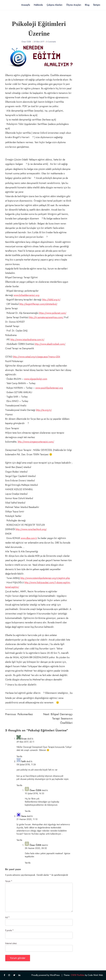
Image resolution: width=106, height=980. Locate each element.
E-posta (9, 930)
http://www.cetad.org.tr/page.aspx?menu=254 (36, 356)
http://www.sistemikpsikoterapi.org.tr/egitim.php (45, 578)
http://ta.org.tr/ (44, 410)
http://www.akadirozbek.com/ (50, 344)
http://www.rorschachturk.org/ (31, 529)
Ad (7, 917)
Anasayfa (25, 4)
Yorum (8, 881)
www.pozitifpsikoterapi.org (49, 388)
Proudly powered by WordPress (45, 975)
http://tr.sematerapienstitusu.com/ (46, 317)
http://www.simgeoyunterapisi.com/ (36, 441)
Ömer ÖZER (26, 41)
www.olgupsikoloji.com (35, 379)
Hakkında (38, 4)
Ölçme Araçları (73, 4)
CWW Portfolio (77, 975)
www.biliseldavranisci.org (26, 295)
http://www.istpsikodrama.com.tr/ (27, 339)
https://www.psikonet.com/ (52, 313)
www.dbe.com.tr (29, 538)
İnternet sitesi (11, 943)
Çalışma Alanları (54, 4)
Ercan (24, 738)
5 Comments (51, 41)
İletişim (96, 4)
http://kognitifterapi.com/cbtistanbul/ (38, 304)
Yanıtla (19, 756)
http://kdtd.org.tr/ (51, 299)
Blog (87, 4)
